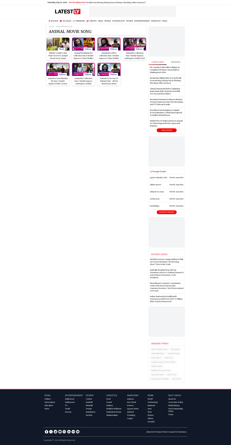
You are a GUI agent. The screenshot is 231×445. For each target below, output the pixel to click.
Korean (68, 412)
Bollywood (69, 399)
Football (89, 402)
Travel (109, 402)
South (67, 409)
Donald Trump (173, 353)
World (150, 399)
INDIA (100, 21)
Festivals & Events (113, 412)
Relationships (112, 415)
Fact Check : (175, 395)
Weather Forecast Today (160, 370)
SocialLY (151, 422)
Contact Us (172, 432)
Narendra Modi (157, 375)
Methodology (174, 405)
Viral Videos (156, 358)
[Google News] (73, 431)
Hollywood (69, 402)
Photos (151, 415)
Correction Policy (175, 402)
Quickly (54, 21)
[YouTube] (60, 431)
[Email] (78, 431)
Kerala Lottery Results (160, 379)
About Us (172, 399)
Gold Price (169, 358)
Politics (48, 399)
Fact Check (175, 349)
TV (66, 405)
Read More (166, 130)
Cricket (89, 399)
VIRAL (164, 21)
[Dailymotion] (55, 431)
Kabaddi (89, 405)
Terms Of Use (161, 432)
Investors (182, 432)
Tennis (89, 409)
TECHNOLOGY (118, 21)
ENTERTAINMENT (142, 21)
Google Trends (159, 171)
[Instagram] (64, 431)
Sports (90, 395)
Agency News (132, 409)
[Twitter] (51, 431)
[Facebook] (46, 431)
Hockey (89, 415)
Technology (153, 402)
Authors (130, 399)
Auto (150, 409)
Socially (67, 21)
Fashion (109, 405)
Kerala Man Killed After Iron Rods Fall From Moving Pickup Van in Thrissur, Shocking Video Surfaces (94, 2)
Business (151, 405)
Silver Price (171, 375)
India (47, 395)
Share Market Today (159, 349)
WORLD (107, 21)
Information (50, 402)
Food (108, 399)
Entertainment (74, 395)
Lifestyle (111, 395)
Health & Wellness (113, 409)
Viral (61, 49)
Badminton (90, 412)
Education (49, 405)
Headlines (132, 395)
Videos (88, 49)
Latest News (158, 62)
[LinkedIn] (69, 431)
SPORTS (129, 21)
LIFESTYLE (156, 21)
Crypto (93, 21)
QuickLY (130, 412)
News (47, 409)
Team (170, 414)
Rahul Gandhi (156, 366)
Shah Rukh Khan (157, 353)
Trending (80, 21)
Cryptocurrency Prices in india (163, 362)
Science (130, 405)
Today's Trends (166, 212)
